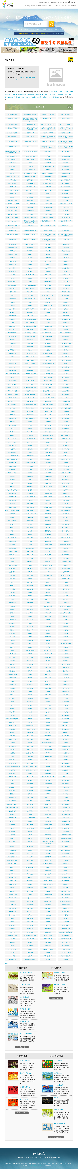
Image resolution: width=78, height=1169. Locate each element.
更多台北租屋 (56, 998)
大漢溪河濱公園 (54, 97)
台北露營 (38, 6)
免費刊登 (50, 2)
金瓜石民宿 (38, 29)
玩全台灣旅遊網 (43, 2)
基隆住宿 (19, 29)
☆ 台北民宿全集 (43, 33)
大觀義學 (45, 97)
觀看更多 (7, 964)
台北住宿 (26, 6)
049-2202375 (59, 1163)
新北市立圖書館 (58, 94)
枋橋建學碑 (30, 94)
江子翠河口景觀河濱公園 (18, 94)
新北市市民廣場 (64, 92)
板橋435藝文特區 (19, 97)
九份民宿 (31, 29)
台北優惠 (56, 6)
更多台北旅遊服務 (56, 1137)
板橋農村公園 (39, 94)
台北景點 (67, 6)
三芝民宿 (55, 29)
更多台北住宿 (22, 1047)
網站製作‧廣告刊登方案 (60, 2)
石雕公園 (10, 97)
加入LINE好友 (68, 1163)
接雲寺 (56, 92)
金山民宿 (60, 29)
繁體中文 (71, 2)
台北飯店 (14, 29)
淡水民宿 (49, 29)
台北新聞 (61, 6)
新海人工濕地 (49, 94)
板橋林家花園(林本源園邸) (33, 97)
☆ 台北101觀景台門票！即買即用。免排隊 (26, 33)
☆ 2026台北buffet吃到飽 (56, 33)
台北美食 (50, 6)
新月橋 (51, 92)
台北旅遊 (44, 6)
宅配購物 (73, 6)
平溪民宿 (44, 29)
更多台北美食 (22, 1113)
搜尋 (51, 24)
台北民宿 (7, 4)
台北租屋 (32, 6)
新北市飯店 (25, 29)
